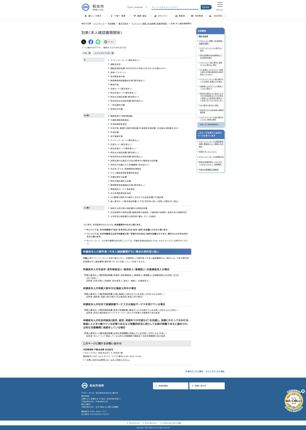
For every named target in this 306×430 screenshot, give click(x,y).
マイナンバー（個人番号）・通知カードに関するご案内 (211, 64)
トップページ (99, 24)
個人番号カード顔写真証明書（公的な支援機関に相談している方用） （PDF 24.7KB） (125, 333)
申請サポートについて (208, 152)
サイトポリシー (151, 423)
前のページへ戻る (195, 371)
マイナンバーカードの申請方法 (211, 157)
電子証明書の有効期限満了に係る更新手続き (211, 56)
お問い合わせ (200, 386)
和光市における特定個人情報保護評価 (212, 111)
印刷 (85, 53)
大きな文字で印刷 (102, 53)
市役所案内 (163, 386)
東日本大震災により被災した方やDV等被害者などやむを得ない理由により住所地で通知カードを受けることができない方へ (211, 97)
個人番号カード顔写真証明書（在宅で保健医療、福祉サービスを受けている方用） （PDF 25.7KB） (131, 310)
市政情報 (199, 16)
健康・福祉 (142, 16)
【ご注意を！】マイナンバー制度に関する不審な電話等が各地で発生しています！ (212, 72)
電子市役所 (123, 24)
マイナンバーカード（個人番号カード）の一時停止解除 (211, 118)
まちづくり (163, 16)
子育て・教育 (120, 16)
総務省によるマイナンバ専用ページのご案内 (211, 87)
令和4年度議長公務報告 (209, 170)
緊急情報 (218, 16)
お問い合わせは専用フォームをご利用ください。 (108, 360)
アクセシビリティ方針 (171, 423)
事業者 (182, 16)
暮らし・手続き (94, 16)
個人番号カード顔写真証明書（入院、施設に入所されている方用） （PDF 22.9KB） (124, 294)
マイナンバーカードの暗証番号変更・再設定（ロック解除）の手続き (211, 144)
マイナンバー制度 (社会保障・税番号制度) (149, 24)
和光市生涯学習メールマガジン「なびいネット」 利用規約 (210, 163)
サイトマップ (134, 423)
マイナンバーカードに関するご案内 (211, 49)
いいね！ (111, 42)
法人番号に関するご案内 (209, 105)
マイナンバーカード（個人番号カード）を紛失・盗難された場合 (211, 80)
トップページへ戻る (216, 371)
